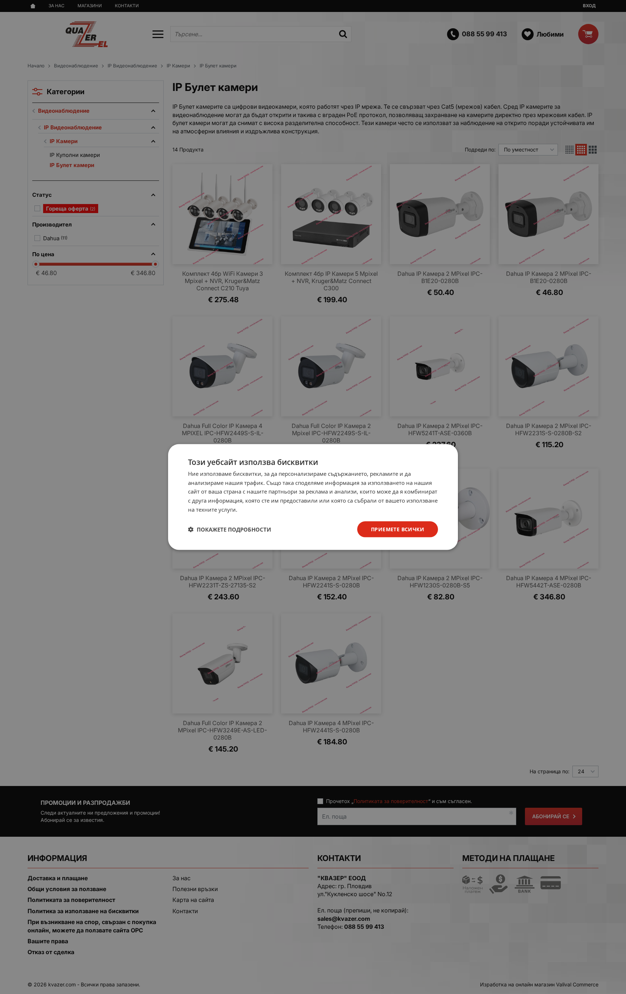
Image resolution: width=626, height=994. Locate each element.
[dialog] (313, 497)
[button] (229, 529)
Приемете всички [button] (397, 528)
